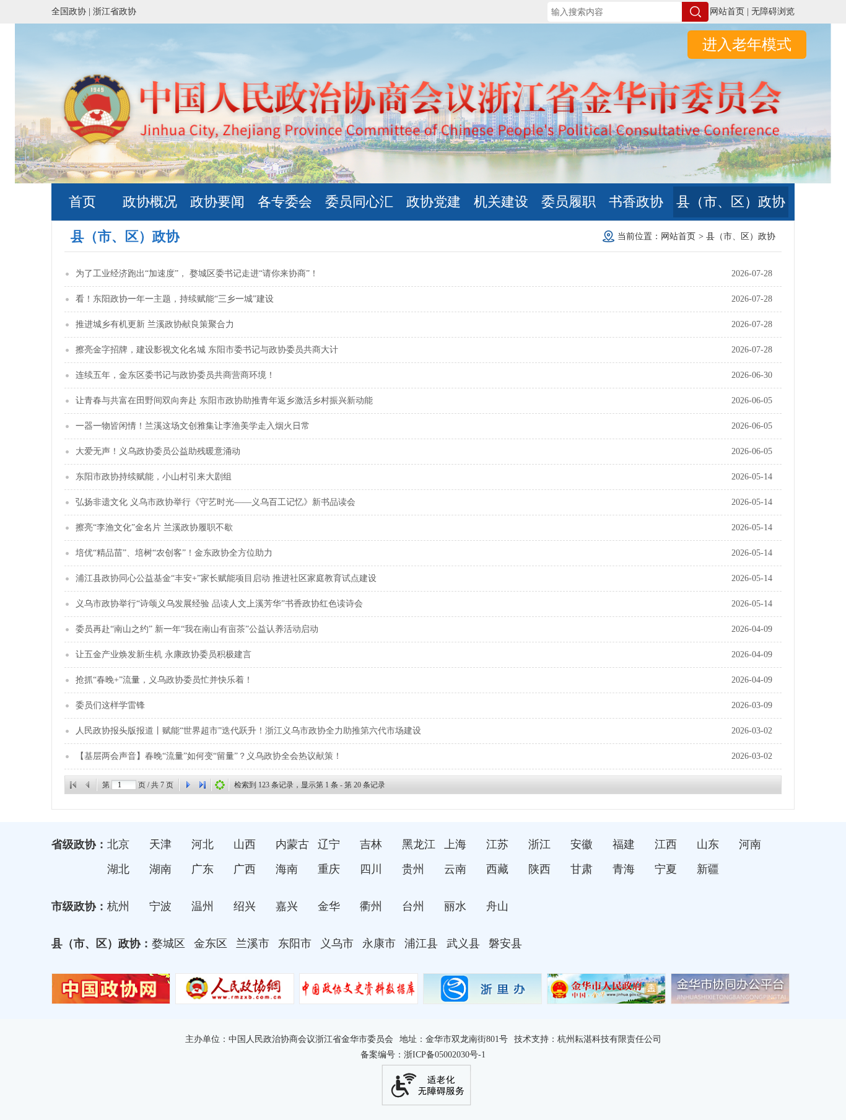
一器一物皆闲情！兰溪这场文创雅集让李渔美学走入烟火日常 (193, 426)
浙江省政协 (114, 11)
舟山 (497, 906)
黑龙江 (418, 844)
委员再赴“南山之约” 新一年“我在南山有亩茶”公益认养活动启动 (197, 629)
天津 (160, 844)
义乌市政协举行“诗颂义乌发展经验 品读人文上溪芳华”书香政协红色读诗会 (219, 603)
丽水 (455, 906)
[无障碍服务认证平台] (426, 1085)
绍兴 (244, 906)
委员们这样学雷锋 (110, 705)
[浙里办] (482, 998)
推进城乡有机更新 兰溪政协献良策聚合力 (155, 324)
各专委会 (285, 201)
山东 (708, 844)
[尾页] (202, 785)
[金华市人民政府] (606, 998)
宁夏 (666, 869)
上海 (455, 844)
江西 (666, 844)
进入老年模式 (746, 45)
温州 (202, 906)
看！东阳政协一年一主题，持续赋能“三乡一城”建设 (175, 299)
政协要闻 (217, 201)
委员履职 (568, 201)
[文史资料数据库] (358, 998)
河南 (750, 844)
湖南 (160, 869)
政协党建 (433, 201)
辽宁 (329, 844)
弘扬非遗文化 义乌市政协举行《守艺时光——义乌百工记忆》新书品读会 (215, 502)
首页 (82, 201)
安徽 (581, 844)
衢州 (371, 906)
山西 (244, 844)
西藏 (497, 869)
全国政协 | (70, 11)
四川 (371, 869)
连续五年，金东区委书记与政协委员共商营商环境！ (175, 375)
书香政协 (636, 201)
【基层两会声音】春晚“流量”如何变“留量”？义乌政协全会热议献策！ (209, 756)
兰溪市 (252, 943)
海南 (287, 869)
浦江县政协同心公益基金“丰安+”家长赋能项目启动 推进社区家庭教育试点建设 (226, 578)
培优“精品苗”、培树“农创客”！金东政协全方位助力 (174, 553)
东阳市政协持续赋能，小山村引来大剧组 (154, 476)
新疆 (708, 869)
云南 (455, 869)
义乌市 (337, 943)
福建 (624, 844)
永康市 (379, 943)
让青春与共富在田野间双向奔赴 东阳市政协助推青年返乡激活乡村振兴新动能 (224, 400)
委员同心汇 (359, 201)
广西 (244, 869)
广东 (202, 869)
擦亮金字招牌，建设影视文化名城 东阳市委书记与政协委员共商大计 (207, 349)
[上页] (88, 785)
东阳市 (295, 943)
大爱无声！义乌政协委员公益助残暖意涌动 (158, 451)
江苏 (497, 844)
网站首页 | (729, 11)
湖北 (118, 869)
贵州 (413, 869)
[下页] (187, 785)
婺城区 (168, 943)
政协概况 (150, 201)
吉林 (371, 844)
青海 (624, 869)
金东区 (210, 943)
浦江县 (421, 943)
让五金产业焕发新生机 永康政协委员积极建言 (163, 654)
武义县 (463, 943)
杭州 (118, 906)
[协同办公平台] (730, 998)
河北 (202, 844)
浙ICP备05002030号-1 (445, 1054)
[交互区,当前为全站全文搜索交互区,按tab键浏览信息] (621, 12)
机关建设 (501, 201)
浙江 (539, 844)
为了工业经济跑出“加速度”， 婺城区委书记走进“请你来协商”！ (197, 273)
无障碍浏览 (773, 11)
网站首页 (678, 236)
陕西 (539, 869)
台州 (413, 906)
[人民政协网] (235, 998)
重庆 (329, 869)
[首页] (73, 785)
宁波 (160, 906)
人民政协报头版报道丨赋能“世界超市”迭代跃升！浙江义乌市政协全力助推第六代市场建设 (248, 730)
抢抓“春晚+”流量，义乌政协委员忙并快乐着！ (164, 680)
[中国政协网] (111, 998)
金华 (329, 906)
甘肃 (581, 869)
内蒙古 (292, 844)
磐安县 (505, 943)
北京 (118, 844)
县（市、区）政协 (730, 201)
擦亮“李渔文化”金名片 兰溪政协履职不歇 (154, 527)
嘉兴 (287, 906)
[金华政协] (423, 152)
